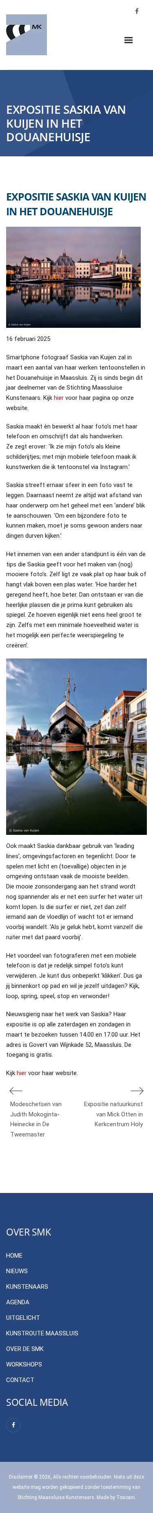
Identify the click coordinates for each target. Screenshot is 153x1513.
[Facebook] (13, 1425)
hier (59, 397)
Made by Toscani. (116, 1497)
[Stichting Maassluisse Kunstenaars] (26, 34)
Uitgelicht (23, 1317)
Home (14, 1255)
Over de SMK (25, 1349)
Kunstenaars (27, 1286)
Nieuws (17, 1271)
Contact (20, 1380)
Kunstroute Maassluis (42, 1333)
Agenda (17, 1302)
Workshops (24, 1364)
